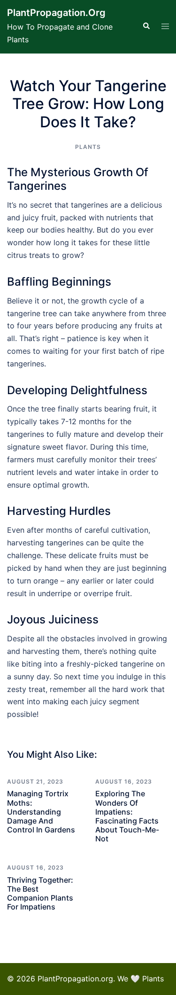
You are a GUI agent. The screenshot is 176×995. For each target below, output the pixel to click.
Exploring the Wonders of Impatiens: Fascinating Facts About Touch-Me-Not (127, 816)
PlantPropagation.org (56, 12)
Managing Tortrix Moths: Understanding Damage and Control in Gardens (41, 811)
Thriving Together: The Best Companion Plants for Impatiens (40, 893)
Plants (88, 146)
